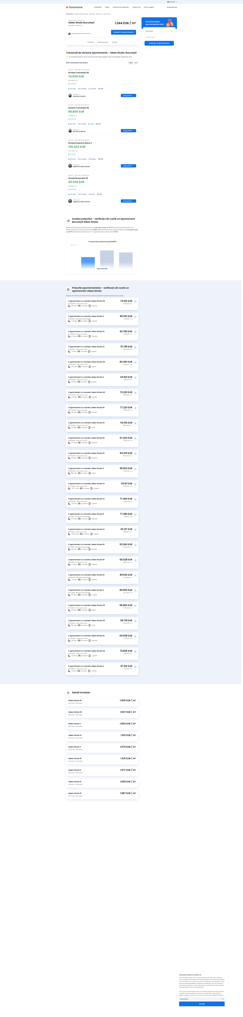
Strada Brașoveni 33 (78, 178)
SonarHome (69, 14)
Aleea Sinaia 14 (74, 735)
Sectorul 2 (99, 14)
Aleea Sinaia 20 (75, 712)
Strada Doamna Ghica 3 (80, 143)
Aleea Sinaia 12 (74, 781)
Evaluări (114, 42)
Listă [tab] (135, 63)
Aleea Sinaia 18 (74, 700)
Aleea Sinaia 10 (74, 793)
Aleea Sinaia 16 (74, 758)
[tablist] (133, 62)
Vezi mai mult (102, 269)
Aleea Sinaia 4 (74, 747)
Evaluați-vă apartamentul (123, 32)
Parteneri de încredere (189, 981)
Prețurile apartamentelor (81, 14)
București (92, 14)
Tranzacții (90, 42)
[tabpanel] (102, 136)
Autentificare (172, 7)
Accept (202, 1004)
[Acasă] (74, 7)
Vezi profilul (127, 95)
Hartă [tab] (131, 63)
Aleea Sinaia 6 (74, 770)
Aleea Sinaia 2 (74, 723)
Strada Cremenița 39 (78, 72)
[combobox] (158, 31)
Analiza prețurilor (102, 42)
